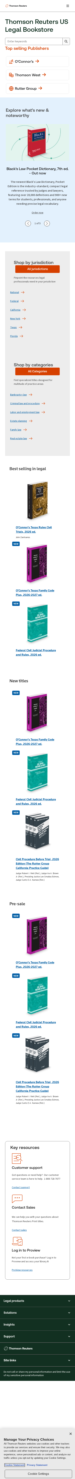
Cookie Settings (38, 1473)
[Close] (71, 1434)
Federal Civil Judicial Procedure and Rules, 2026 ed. (36, 652)
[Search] (66, 41)
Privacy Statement (36, 1465)
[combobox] (33, 41)
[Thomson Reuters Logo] (16, 6)
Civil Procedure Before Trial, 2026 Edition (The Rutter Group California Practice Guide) (37, 863)
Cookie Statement (15, 1465)
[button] (37, 1301)
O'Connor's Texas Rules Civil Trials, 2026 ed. (34, 529)
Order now (37, 212)
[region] (37, 1454)
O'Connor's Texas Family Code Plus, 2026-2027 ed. (35, 593)
